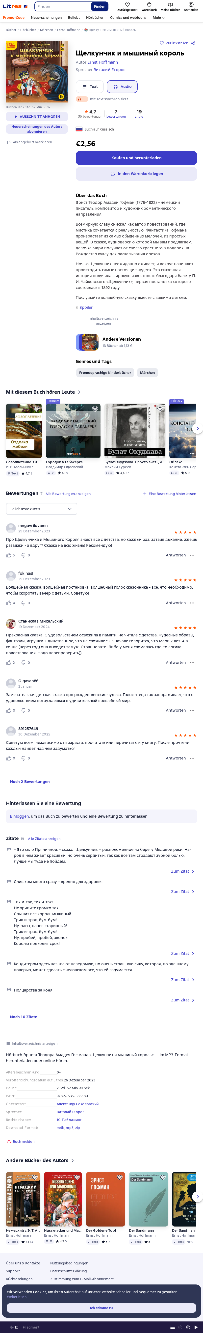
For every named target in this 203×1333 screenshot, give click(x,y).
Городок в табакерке (64, 462)
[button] (90, 113)
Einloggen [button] (19, 816)
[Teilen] (194, 43)
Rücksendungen (19, 1279)
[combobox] (62, 6)
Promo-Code (14, 17)
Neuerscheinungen (46, 17)
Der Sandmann (141, 1230)
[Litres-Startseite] (15, 6)
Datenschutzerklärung (68, 1271)
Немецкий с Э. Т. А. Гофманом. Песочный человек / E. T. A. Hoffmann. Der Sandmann (23, 1230)
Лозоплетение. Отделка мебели (24, 462)
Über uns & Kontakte (23, 1263)
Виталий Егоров (71, 1112)
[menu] (41, 509)
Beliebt (74, 17)
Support (13, 1271)
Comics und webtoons (128, 17)
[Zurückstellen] (36, 409)
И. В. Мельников (19, 467)
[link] (94, 526)
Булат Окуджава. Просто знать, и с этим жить (134, 462)
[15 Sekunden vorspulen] (188, 1327)
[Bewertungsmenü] (192, 555)
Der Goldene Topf (101, 1230)
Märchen (147, 372)
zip (77, 1127)
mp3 (70, 1127)
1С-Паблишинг (69, 1120)
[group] (101, 528)
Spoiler (86, 307)
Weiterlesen (16, 1297)
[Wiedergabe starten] (196, 1327)
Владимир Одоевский (64, 467)
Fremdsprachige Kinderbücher (105, 372)
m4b (60, 1127)
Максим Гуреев (117, 467)
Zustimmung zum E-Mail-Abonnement (82, 1279)
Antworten (176, 555)
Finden (99, 6)
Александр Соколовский (78, 1104)
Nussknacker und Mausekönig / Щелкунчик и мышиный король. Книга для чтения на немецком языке (63, 1230)
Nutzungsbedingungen (69, 1263)
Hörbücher (95, 17)
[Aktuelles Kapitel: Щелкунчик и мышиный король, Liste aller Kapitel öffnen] (172, 1327)
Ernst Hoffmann (19, 1235)
